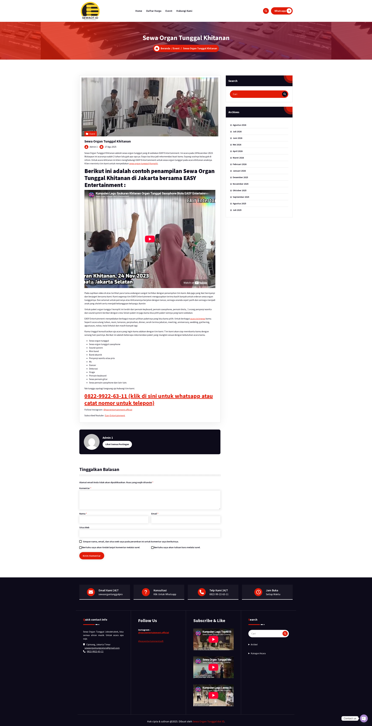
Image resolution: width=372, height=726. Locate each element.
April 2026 (238, 151)
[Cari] (284, 94)
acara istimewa (197, 318)
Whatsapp (280, 11)
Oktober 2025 (239, 190)
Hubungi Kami (184, 11)
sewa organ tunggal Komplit (143, 163)
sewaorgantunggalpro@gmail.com (102, 647)
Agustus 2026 (239, 124)
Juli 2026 (237, 131)
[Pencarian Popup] (266, 11)
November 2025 (240, 183)
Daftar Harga (153, 11)
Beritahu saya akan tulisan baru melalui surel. (177, 547)
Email (154, 513)
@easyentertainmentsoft (150, 641)
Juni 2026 (237, 138)
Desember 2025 (240, 177)
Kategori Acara (258, 653)
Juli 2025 (237, 210)
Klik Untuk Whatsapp (164, 594)
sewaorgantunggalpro (111, 594)
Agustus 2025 (239, 203)
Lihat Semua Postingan (117, 444)
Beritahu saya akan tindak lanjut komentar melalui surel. (111, 547)
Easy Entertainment (115, 415)
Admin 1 (94, 146)
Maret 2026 (238, 157)
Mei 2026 (237, 144)
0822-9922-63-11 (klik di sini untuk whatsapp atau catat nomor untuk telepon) (148, 399)
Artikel (254, 644)
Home (138, 11)
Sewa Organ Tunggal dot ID (208, 721)
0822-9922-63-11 (95, 651)
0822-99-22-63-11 (219, 594)
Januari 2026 (239, 170)
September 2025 (241, 196)
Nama (83, 513)
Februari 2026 (239, 164)
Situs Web (84, 527)
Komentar (85, 488)
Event (169, 11)
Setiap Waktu (273, 594)
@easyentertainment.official (118, 409)
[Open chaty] (364, 718)
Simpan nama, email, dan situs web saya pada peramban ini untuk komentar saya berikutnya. (131, 541)
